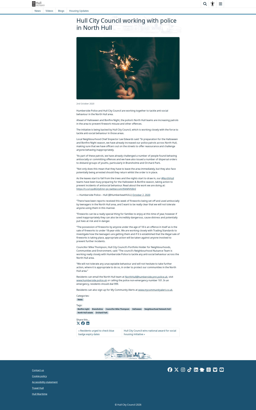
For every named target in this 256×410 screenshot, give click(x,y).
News (38, 10)
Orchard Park (101, 312)
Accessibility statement (45, 382)
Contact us (38, 370)
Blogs (61, 10)
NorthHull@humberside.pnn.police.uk (146, 276)
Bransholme (97, 309)
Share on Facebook (83, 323)
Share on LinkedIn (87, 323)
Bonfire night (83, 309)
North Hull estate (85, 312)
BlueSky (215, 370)
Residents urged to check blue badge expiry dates (96, 332)
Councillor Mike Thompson (117, 309)
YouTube (221, 370)
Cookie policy (39, 376)
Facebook (170, 370)
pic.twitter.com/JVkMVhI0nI (121, 189)
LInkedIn (196, 370)
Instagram (183, 370)
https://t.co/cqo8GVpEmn (90, 189)
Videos (49, 10)
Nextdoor (202, 370)
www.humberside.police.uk (91, 280)
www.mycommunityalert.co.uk (155, 289)
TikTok (189, 370)
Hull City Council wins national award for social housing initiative (150, 332)
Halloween (137, 309)
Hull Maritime (39, 394)
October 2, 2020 (141, 195)
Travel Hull (38, 388)
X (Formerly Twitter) (176, 370)
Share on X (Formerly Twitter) (78, 323)
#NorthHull (167, 178)
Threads (208, 370)
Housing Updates (79, 10)
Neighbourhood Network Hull (157, 309)
